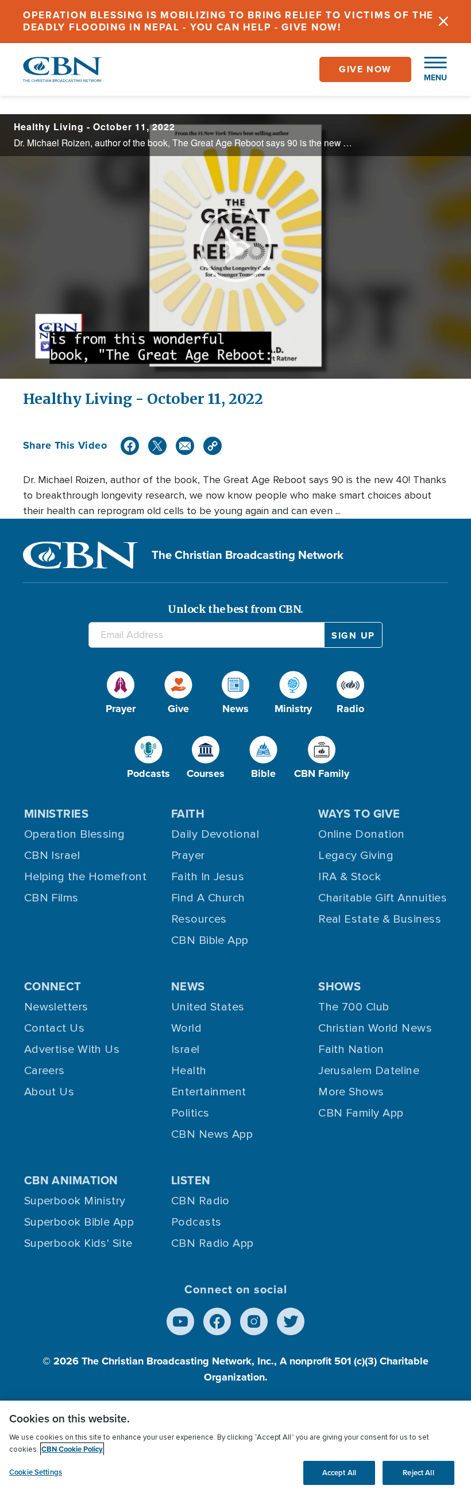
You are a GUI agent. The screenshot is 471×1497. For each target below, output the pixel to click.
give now (365, 69)
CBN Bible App (210, 940)
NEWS (188, 986)
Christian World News (375, 1028)
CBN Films (51, 898)
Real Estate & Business (379, 919)
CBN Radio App (212, 1243)
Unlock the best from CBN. (235, 609)
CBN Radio (200, 1201)
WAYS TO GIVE (359, 813)
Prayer (188, 855)
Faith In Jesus (207, 877)
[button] (429, 69)
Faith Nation (351, 1049)
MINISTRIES (56, 813)
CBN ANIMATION (71, 1180)
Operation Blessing (74, 834)
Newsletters (56, 1007)
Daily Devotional (215, 834)
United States (208, 1007)
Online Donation (361, 834)
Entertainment (208, 1092)
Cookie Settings (35, 1472)
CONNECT (53, 986)
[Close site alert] (443, 21)
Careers (44, 1071)
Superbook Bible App (79, 1222)
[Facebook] (130, 446)
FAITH (187, 813)
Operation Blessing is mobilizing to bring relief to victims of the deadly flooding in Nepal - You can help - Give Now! (228, 21)
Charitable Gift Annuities (382, 898)
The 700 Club (353, 1007)
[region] (235, 1449)
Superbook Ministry (75, 1201)
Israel (185, 1049)
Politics (190, 1113)
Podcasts (196, 1222)
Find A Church (208, 898)
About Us (49, 1092)
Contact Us (54, 1028)
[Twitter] (157, 446)
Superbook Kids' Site (78, 1243)
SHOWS (339, 986)
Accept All (339, 1472)
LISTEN (191, 1180)
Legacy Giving (355, 855)
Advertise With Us (72, 1049)
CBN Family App (360, 1113)
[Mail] (185, 446)
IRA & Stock (349, 877)
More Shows (351, 1092)
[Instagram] (254, 1321)
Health (189, 1071)
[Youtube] (180, 1321)
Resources (199, 919)
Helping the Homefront (85, 877)
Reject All (418, 1472)
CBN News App (212, 1134)
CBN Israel (52, 855)
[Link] (212, 446)
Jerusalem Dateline (368, 1071)
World (186, 1028)
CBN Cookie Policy (72, 1449)
